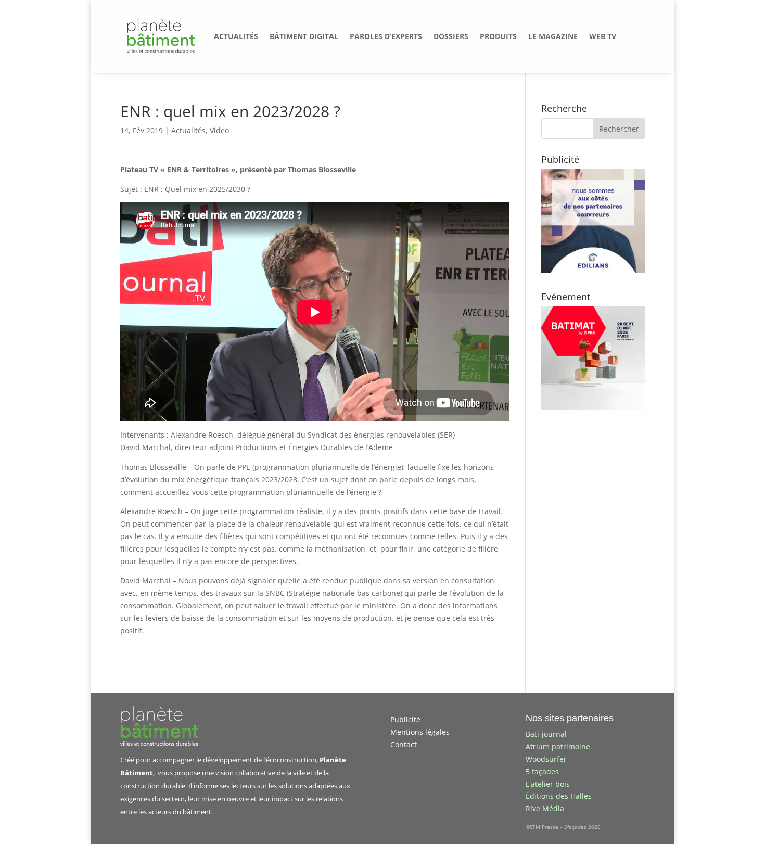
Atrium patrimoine (558, 746)
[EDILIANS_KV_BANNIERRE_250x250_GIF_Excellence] (593, 270)
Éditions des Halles (559, 796)
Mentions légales (420, 732)
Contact (403, 744)
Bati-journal (546, 734)
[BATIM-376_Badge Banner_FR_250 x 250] (593, 407)
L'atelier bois (548, 784)
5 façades (542, 771)
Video (219, 130)
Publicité (405, 719)
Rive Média (545, 808)
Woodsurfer (546, 759)
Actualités (188, 130)
